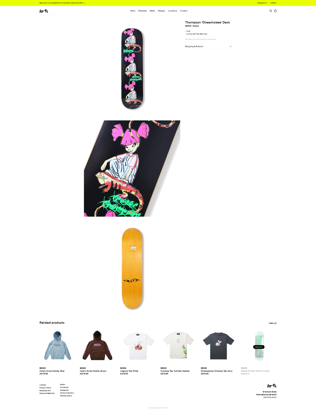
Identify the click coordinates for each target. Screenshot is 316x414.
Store (132, 11)
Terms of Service (67, 393)
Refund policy (66, 396)
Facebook (64, 387)
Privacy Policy (45, 388)
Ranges (161, 11)
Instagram (64, 390)
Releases (142, 11)
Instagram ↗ (262, 3)
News (152, 11)
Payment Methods (47, 393)
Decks (196, 26)
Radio (62, 385)
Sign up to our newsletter (61, 3)
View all (272, 323)
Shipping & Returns (194, 46)
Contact (183, 11)
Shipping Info (45, 391)
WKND (188, 26)
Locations (172, 11)
